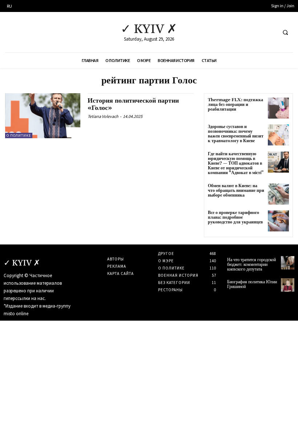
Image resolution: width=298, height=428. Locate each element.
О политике (19, 135)
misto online (16, 313)
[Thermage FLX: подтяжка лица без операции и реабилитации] (278, 108)
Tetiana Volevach (103, 116)
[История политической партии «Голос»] (42, 115)
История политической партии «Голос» (133, 104)
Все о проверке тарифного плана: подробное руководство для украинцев (235, 217)
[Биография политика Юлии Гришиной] (287, 285)
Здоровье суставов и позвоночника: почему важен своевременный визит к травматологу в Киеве (235, 134)
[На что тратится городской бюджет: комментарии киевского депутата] (287, 262)
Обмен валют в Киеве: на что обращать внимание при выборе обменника (236, 190)
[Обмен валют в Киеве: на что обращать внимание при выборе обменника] (278, 194)
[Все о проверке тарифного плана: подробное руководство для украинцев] (278, 220)
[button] (285, 32)
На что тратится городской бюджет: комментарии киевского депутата (251, 264)
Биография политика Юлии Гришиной (252, 284)
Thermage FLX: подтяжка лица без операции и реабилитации (235, 104)
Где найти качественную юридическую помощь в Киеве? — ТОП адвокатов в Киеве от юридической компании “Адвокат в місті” (235, 163)
